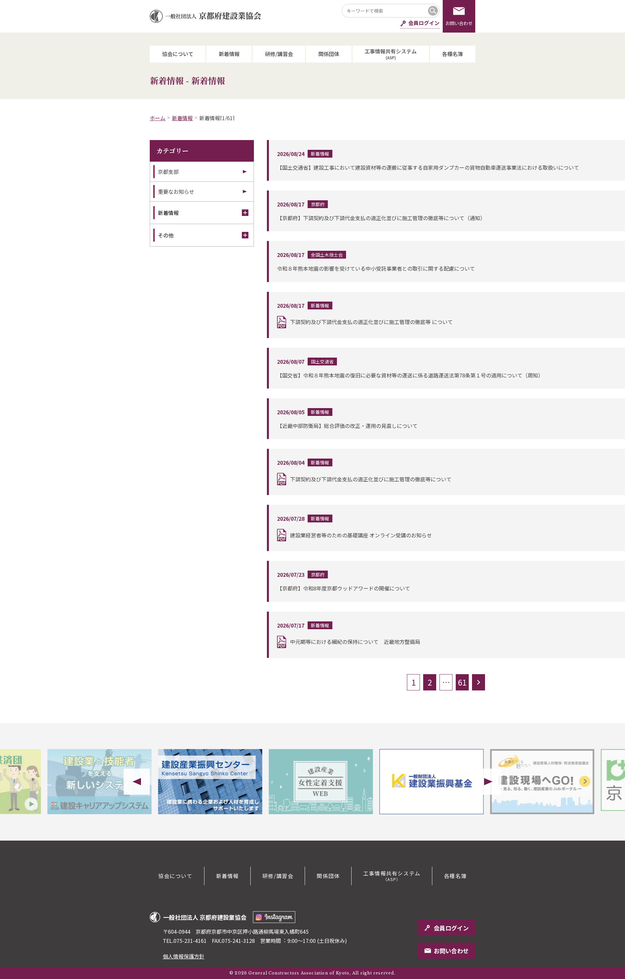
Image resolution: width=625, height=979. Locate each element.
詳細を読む (447, 160)
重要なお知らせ (176, 191)
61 (462, 682)
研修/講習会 (279, 54)
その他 (166, 235)
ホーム (157, 118)
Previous (137, 782)
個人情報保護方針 (183, 956)
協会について (177, 54)
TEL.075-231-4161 (185, 940)
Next (488, 782)
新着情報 (229, 54)
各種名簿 (452, 54)
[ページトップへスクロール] (595, 840)
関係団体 (328, 54)
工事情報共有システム (391, 53)
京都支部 (168, 172)
